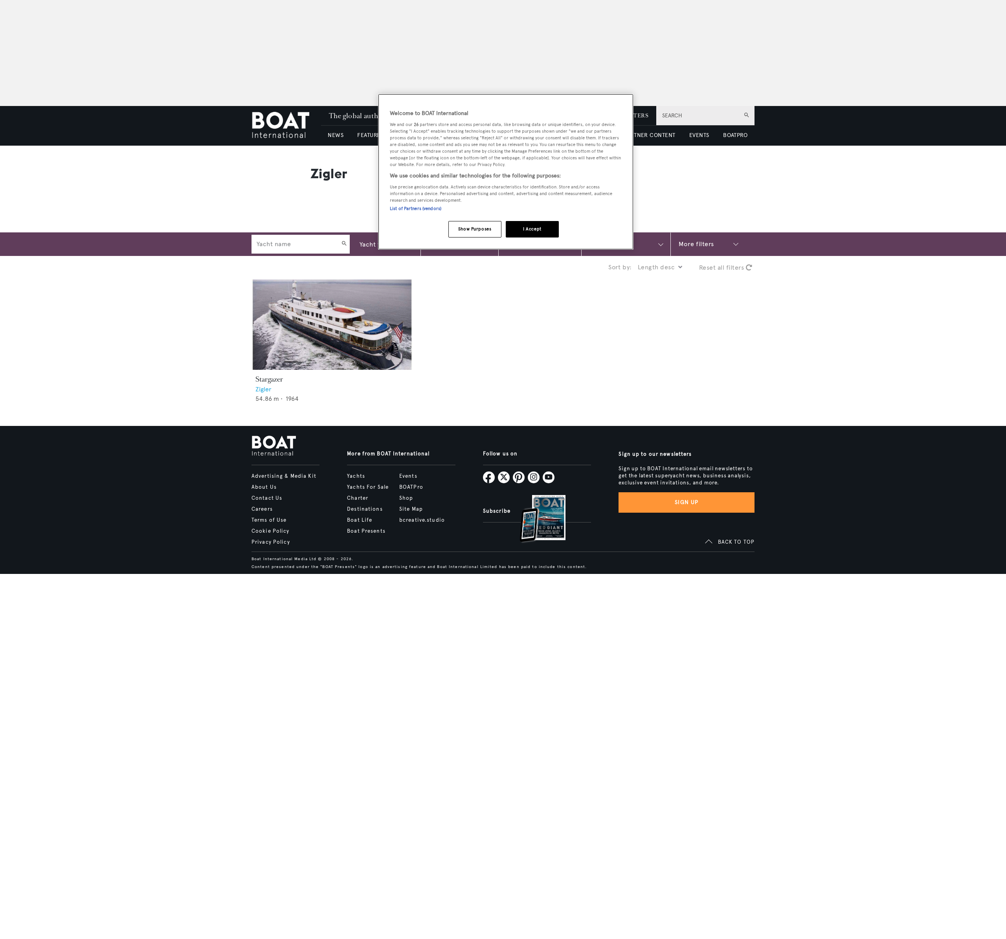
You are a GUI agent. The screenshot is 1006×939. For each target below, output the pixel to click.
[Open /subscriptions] (536, 519)
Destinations (364, 509)
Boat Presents (366, 531)
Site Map (411, 509)
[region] (505, 172)
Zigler (263, 389)
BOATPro (411, 487)
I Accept (532, 229)
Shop (406, 498)
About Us (264, 487)
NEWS (335, 135)
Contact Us (267, 498)
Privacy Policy (271, 542)
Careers (262, 509)
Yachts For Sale (368, 487)
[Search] (344, 244)
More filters (696, 244)
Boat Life (359, 520)
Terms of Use (269, 520)
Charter (357, 498)
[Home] (286, 126)
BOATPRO (735, 135)
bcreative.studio (422, 520)
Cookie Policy (271, 531)
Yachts (356, 476)
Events (408, 476)
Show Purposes (474, 229)
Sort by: (620, 267)
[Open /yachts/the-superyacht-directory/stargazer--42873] (332, 325)
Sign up (686, 502)
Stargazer (269, 379)
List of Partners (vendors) (415, 208)
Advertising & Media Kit (284, 476)
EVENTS (699, 135)
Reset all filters (722, 267)
